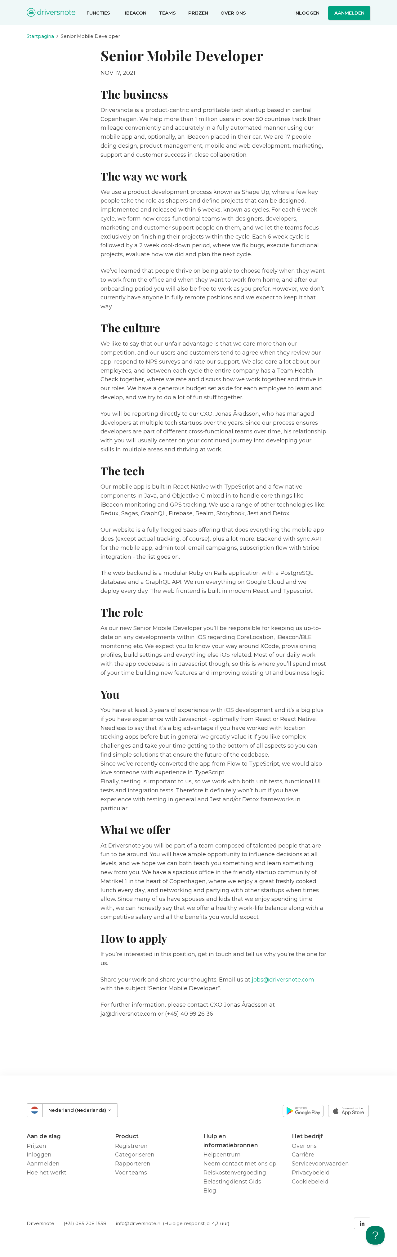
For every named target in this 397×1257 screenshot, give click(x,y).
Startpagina (40, 36)
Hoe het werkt (46, 1172)
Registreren (131, 1146)
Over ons (233, 13)
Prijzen (198, 13)
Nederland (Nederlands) (77, 1110)
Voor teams (131, 1172)
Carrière (303, 1154)
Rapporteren (132, 1163)
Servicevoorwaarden (320, 1163)
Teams (167, 13)
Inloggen (306, 13)
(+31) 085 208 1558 (85, 1223)
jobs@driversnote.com (283, 979)
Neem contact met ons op (239, 1163)
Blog (209, 1190)
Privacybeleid (311, 1172)
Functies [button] (99, 13)
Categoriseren (134, 1154)
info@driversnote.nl (139, 1223)
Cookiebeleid (310, 1181)
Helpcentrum (222, 1154)
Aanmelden (349, 13)
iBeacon (135, 13)
